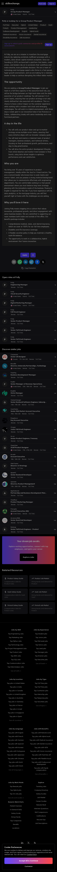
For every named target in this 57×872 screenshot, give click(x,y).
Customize (28, 866)
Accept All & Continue (28, 861)
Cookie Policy (32, 854)
